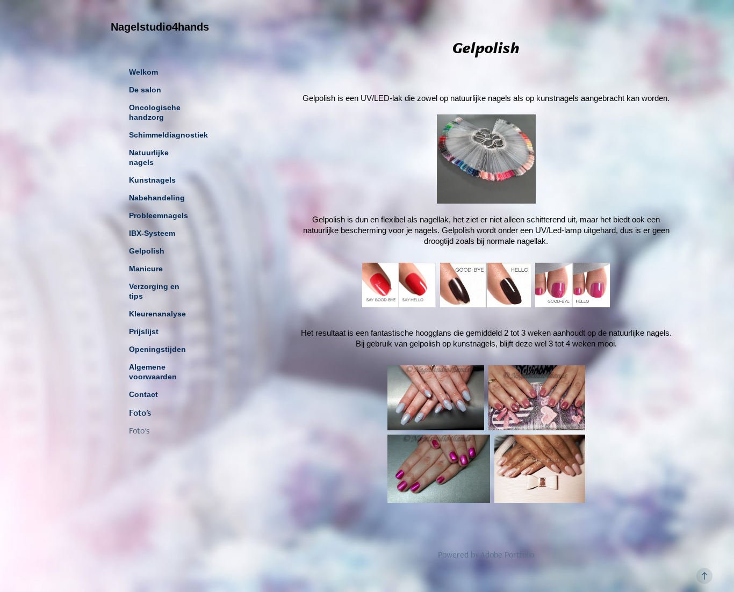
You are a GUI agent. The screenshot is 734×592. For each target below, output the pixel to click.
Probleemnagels (158, 215)
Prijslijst (144, 331)
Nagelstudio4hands (160, 27)
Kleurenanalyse (157, 313)
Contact (143, 394)
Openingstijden (157, 349)
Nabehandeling (157, 197)
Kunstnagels (152, 180)
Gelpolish (146, 251)
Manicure (146, 268)
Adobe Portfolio (507, 554)
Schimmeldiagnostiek (168, 135)
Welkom (143, 72)
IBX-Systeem (152, 233)
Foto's (140, 412)
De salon (145, 89)
